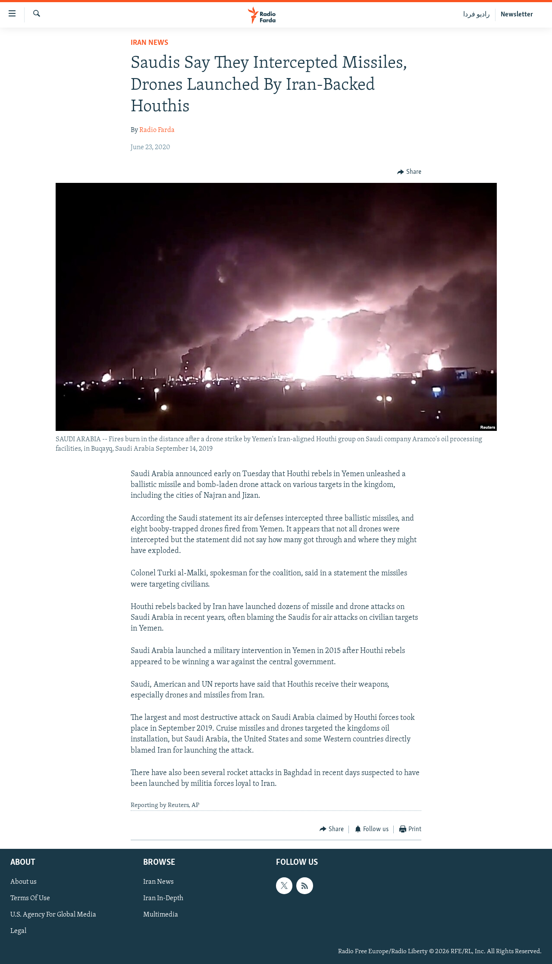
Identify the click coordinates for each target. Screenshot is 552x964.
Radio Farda (157, 130)
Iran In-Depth (163, 898)
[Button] (409, 172)
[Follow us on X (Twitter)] (284, 886)
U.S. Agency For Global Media (53, 915)
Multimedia (160, 915)
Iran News (149, 43)
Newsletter (517, 14)
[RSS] (304, 886)
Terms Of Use (30, 898)
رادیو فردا (476, 14)
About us (23, 882)
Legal (18, 931)
